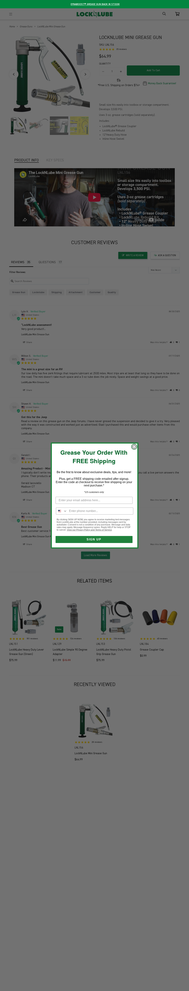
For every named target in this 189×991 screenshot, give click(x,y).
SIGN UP (94, 539)
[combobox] (61, 511)
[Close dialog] (134, 446)
